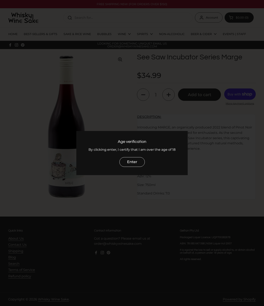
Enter (132, 162)
